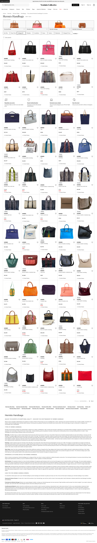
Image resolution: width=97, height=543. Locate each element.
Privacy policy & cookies (30, 523)
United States (13, 541)
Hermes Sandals (59, 408)
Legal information (16, 523)
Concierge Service (6, 507)
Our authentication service (28, 507)
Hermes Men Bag (9, 407)
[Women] (20, 9)
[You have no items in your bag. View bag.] (94, 5)
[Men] (25, 9)
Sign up (89, 5)
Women (18, 9)
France (3, 541)
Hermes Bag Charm (15, 408)
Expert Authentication (32, 103)
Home (4, 13)
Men (23, 9)
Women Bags (16, 13)
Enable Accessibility (5, 1)
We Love (55, 9)
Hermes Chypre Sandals (72, 408)
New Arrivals (4, 9)
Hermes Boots (50, 408)
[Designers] (15, 9)
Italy (24, 541)
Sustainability (81, 507)
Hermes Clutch (71, 407)
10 (89, 401)
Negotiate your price (10, 103)
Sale (60, 9)
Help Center (62, 506)
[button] (94, 5)
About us (80, 506)
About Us (66, 9)
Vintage (49, 9)
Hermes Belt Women (34, 407)
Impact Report (81, 509)
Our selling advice (45, 507)
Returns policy (26, 509)
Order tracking (26, 506)
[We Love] (58, 9)
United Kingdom (7, 541)
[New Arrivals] (8, 9)
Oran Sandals (83, 408)
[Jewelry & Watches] (46, 9)
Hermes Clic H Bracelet (38, 408)
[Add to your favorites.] (19, 58)
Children (28, 9)
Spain (22, 541)
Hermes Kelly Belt (46, 407)
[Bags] (35, 9)
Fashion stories (81, 513)
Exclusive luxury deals (55, 103)
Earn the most (75, 103)
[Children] (31, 9)
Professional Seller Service (47, 511)
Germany (18, 541)
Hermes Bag (80, 407)
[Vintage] (52, 9)
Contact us (62, 507)
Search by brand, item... (9, 5)
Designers (12, 9)
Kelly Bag (7, 443)
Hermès (9, 13)
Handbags (23, 13)
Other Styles (7, 449)
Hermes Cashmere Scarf (59, 407)
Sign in (83, 5)
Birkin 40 (87, 407)
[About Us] (68, 9)
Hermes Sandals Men (21, 407)
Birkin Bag (7, 435)
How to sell (43, 506)
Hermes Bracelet (26, 408)
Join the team (81, 511)
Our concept (5, 506)
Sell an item (75, 5)
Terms (22, 523)
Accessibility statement (7, 523)
